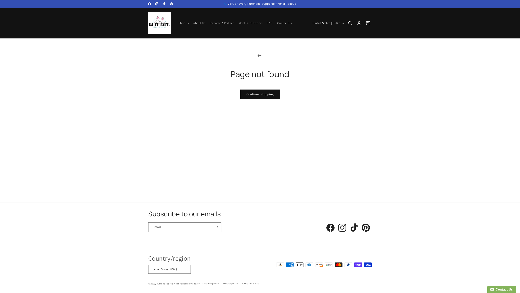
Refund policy (211, 283)
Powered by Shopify (190, 283)
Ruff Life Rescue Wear (168, 283)
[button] (183, 23)
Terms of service (250, 283)
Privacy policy (230, 283)
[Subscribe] (216, 227)
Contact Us (503, 289)
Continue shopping (260, 94)
